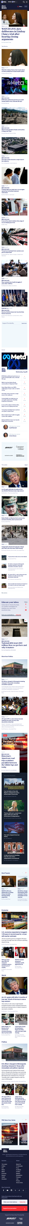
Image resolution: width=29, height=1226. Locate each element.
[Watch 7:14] (14, 85)
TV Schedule (19, 1166)
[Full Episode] (14, 361)
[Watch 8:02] (14, 145)
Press (17, 1168)
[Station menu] (16, 2)
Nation (3, 26)
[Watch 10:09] (14, 783)
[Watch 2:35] (14, 115)
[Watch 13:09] (14, 848)
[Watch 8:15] (14, 268)
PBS (3, 2)
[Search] (24, 2)
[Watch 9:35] (14, 805)
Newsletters (19, 1175)
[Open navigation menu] (26, 2)
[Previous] (22, 872)
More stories (4, 593)
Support (18, 1173)
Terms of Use (19, 1182)
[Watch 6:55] (14, 236)
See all (26, 465)
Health (3, 185)
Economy (4, 1173)
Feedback (18, 1169)
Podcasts (18, 1177)
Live (26, 6)
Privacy (18, 1181)
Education (4, 1179)
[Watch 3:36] (14, 207)
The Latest (4, 1164)
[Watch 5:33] (14, 628)
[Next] (25, 872)
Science (3, 217)
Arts (8, 308)
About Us (18, 1164)
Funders (18, 1171)
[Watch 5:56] (14, 298)
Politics (3, 155)
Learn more (24, 323)
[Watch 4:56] (14, 175)
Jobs (17, 1179)
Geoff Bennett (13, 428)
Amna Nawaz (12, 436)
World (3, 126)
